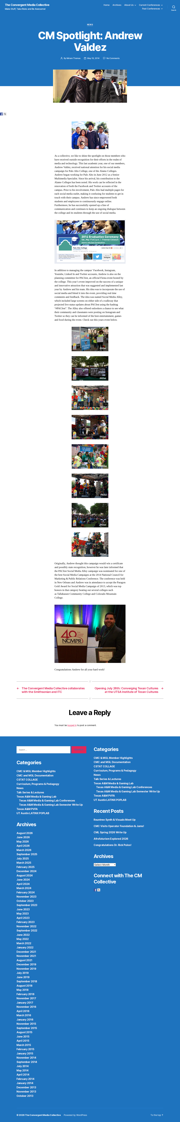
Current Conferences (149, 5)
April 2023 (23, 917)
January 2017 (25, 1002)
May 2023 (23, 913)
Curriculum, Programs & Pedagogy (38, 784)
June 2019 (23, 977)
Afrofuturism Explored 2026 (111, 838)
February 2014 (25, 1078)
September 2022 (27, 930)
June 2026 (23, 837)
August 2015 (24, 1032)
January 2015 (25, 1053)
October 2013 (25, 1095)
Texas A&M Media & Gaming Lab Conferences (47, 800)
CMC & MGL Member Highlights (36, 771)
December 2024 (26, 871)
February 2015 (25, 1049)
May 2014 (23, 1070)
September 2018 (27, 981)
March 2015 (24, 1045)
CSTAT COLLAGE (27, 779)
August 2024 (25, 875)
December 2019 (26, 964)
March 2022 (24, 943)
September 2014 (27, 1062)
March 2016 (24, 1015)
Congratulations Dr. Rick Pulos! (112, 845)
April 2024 (23, 884)
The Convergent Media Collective (27, 4)
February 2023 (26, 922)
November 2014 (26, 1057)
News (90, 24)
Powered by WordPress (75, 1115)
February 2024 (26, 892)
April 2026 (23, 845)
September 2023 (27, 905)
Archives (117, 5)
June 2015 (23, 1036)
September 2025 (27, 854)
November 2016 (26, 1006)
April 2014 (23, 1074)
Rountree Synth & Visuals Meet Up (114, 819)
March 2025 (24, 862)
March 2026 (24, 850)
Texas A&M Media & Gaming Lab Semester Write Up (51, 804)
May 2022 (23, 939)
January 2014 (25, 1083)
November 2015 (26, 1023)
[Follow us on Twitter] (98, 889)
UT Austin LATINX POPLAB (33, 813)
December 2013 (26, 1087)
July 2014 (23, 1066)
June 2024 (23, 879)
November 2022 (26, 926)
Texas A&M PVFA (27, 809)
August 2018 (24, 985)
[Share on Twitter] (5, 114)
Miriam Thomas (73, 58)
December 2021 (26, 951)
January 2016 (25, 1019)
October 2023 (25, 900)
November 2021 (26, 956)
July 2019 (23, 972)
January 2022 (25, 947)
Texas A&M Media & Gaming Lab (36, 796)
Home (106, 5)
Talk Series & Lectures (30, 792)
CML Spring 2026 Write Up (110, 832)
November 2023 (26, 896)
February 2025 (26, 867)
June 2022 (23, 934)
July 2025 (23, 858)
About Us (128, 5)
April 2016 (23, 1011)
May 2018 (23, 989)
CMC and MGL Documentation (35, 775)
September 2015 (27, 1028)
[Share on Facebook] (1, 114)
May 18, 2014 (93, 58)
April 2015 (23, 1040)
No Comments (113, 58)
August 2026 (25, 833)
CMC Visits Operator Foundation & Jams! (119, 826)
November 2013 (26, 1091)
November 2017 (26, 998)
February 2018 (25, 994)
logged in (72, 725)
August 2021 (24, 960)
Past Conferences (151, 8)
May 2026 (23, 841)
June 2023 (23, 909)
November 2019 (26, 968)
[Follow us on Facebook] (95, 889)
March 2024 (24, 888)
